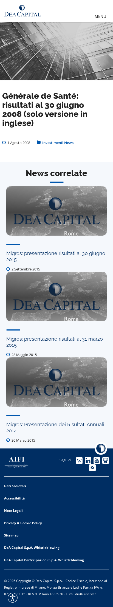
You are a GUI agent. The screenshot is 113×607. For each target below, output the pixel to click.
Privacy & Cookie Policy (23, 523)
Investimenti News (58, 142)
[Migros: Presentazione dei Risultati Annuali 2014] (56, 382)
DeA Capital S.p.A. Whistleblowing (32, 547)
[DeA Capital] (22, 11)
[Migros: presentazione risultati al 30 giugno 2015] (56, 211)
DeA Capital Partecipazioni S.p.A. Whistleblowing (44, 560)
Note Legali (13, 510)
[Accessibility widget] (13, 598)
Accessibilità (14, 498)
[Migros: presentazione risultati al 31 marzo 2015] (56, 296)
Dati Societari (15, 486)
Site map (11, 535)
